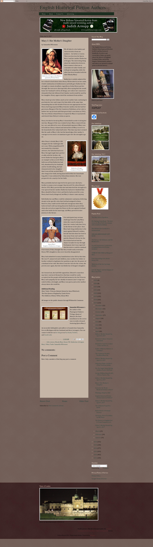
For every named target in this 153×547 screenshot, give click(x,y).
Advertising (70, 14)
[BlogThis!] (78, 339)
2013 (95, 451)
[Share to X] (80, 339)
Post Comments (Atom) (56, 405)
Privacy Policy (96, 476)
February (99, 434)
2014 (95, 448)
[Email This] (77, 339)
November (99, 309)
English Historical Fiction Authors (73, 7)
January (98, 437)
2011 (95, 458)
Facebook (68, 332)
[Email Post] (73, 339)
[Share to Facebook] (81, 339)
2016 (95, 442)
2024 (95, 283)
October (98, 312)
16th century (50, 342)
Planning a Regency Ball (102, 393)
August (98, 318)
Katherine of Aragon (77, 342)
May (97, 328)
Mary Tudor (50, 344)
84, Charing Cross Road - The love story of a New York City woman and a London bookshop (102, 223)
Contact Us (59, 14)
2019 (95, 296)
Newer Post (45, 401)
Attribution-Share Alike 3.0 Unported (96, 531)
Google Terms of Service (99, 478)
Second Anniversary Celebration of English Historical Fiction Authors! (102, 247)
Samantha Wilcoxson (60, 344)
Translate (106, 468)
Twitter (74, 332)
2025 (95, 280)
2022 (95, 290)
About (51, 14)
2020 (95, 293)
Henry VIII (67, 342)
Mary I (44, 344)
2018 (95, 299)
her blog (58, 332)
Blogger (92, 535)
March (98, 431)
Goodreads (48, 335)
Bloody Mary (59, 342)
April (97, 331)
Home (44, 14)
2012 (95, 454)
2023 (95, 286)
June (97, 325)
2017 (95, 303)
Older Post (83, 401)
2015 (95, 445)
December (99, 305)
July (97, 321)
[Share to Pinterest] (83, 339)
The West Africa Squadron (100, 217)
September (99, 315)
